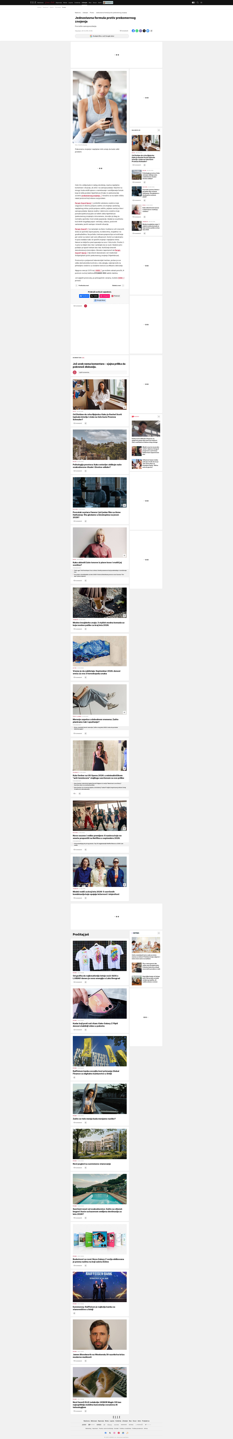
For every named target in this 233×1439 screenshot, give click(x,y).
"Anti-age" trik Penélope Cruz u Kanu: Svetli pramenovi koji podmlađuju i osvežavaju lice (100, 571)
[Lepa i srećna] (116, 1425)
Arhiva (146, 1428)
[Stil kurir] (104, 1425)
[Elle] (33, 2)
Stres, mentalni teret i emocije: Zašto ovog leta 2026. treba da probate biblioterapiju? (96, 728)
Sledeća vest (116, 285)
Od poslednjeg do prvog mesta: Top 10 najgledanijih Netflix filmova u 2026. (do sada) (98, 844)
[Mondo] (91, 1425)
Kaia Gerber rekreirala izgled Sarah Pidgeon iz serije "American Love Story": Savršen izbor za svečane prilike (98, 784)
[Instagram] (114, 1433)
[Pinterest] (119, 1433)
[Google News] (123, 1433)
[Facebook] (105, 1433)
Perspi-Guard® (81, 229)
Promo (92, 12)
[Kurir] (84, 1425)
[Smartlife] (124, 1425)
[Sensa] (131, 1425)
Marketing (88, 1428)
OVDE (97, 270)
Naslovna (78, 12)
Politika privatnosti (137, 1428)
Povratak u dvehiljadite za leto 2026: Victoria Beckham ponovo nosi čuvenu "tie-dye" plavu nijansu (99, 575)
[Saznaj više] (158, 416)
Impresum (95, 1428)
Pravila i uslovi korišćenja (106, 1428)
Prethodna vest (84, 285)
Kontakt (116, 1428)
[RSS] (127, 1433)
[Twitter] (110, 1433)
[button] (124, 30)
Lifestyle (85, 12)
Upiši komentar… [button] (84, 372)
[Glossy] (109, 1425)
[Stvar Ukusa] (148, 1425)
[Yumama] (139, 1425)
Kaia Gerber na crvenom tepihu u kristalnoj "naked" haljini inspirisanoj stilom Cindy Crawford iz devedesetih (100, 788)
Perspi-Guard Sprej (83, 203)
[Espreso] (99, 1425)
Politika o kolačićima (125, 1428)
